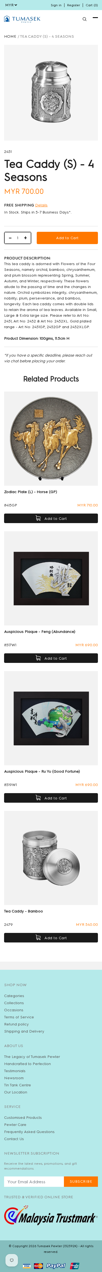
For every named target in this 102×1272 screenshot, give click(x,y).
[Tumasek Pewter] (22, 19)
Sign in (56, 5)
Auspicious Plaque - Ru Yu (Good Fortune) (42, 771)
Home (10, 36)
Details (41, 205)
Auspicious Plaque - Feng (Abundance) (39, 631)
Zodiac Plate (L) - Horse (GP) (30, 492)
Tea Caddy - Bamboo (23, 911)
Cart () (92, 5)
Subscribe (81, 1181)
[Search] (84, 19)
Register (73, 5)
